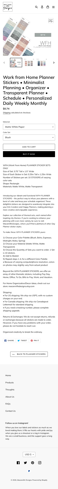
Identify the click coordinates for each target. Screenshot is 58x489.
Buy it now (29, 154)
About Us (9, 396)
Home (8, 375)
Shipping (6, 112)
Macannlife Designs (24, 480)
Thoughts (9, 389)
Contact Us (10, 411)
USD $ (28, 454)
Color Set (6, 132)
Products (9, 382)
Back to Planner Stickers (31, 354)
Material (6, 122)
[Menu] (53, 7)
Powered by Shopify (39, 480)
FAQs (7, 403)
